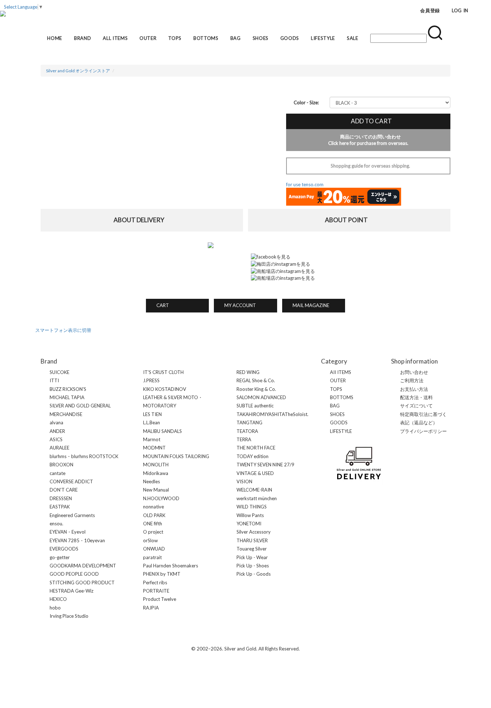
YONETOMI (249, 523)
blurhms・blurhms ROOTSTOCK (84, 456)
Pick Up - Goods (254, 574)
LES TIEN (152, 414)
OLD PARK (154, 515)
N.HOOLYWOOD (161, 498)
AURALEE (59, 448)
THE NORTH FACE (256, 448)
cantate (57, 473)
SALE (352, 38)
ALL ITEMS (115, 38)
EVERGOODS (64, 549)
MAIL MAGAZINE (308, 305)
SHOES (261, 38)
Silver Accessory (254, 532)
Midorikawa (155, 473)
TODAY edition (253, 456)
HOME (54, 38)
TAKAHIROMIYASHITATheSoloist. (272, 414)
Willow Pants (250, 515)
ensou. (56, 523)
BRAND (82, 38)
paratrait (152, 557)
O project (153, 532)
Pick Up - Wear (252, 557)
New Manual (156, 490)
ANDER (57, 431)
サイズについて (416, 405)
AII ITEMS (340, 372)
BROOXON (61, 464)
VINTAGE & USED (255, 473)
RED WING (248, 372)
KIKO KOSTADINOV (164, 389)
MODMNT (154, 448)
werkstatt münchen (257, 498)
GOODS (289, 38)
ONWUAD (154, 549)
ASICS (56, 439)
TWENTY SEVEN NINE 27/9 (265, 464)
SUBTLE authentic (255, 405)
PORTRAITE (156, 591)
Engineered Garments (72, 515)
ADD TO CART (368, 121)
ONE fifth (152, 523)
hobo (55, 608)
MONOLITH (156, 464)
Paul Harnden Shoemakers (170, 565)
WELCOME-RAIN (254, 490)
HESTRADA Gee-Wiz (71, 591)
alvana (56, 422)
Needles (151, 481)
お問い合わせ (414, 372)
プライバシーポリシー (423, 431)
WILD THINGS (252, 507)
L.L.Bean (151, 422)
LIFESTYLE (323, 38)
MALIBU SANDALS (162, 431)
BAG (235, 38)
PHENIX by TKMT (161, 574)
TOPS (175, 38)
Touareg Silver (252, 549)
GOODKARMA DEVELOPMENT (83, 565)
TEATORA (247, 431)
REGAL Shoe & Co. (256, 380)
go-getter (60, 557)
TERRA (244, 439)
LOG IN (460, 10)
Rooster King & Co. (256, 389)
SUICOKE (59, 372)
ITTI (54, 380)
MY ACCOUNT (238, 305)
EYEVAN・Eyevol (68, 532)
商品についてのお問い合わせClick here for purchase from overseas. (368, 140)
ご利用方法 (411, 380)
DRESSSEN (61, 498)
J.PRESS (151, 380)
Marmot (151, 439)
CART (160, 305)
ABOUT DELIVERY (142, 220)
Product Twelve (159, 599)
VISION (244, 481)
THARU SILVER (252, 540)
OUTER (147, 38)
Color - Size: (306, 102)
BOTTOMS (206, 38)
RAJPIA (151, 608)
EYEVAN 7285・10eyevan (77, 540)
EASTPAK (60, 507)
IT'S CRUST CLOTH (163, 372)
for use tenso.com (304, 184)
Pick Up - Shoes (253, 565)
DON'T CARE (64, 490)
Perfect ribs (155, 582)
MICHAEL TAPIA (67, 397)
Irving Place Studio (69, 616)
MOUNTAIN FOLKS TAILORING (176, 456)
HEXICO (58, 599)
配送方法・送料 (416, 397)
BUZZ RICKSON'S (68, 389)
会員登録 (430, 10)
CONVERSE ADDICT (71, 481)
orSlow (150, 540)
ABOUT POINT (349, 220)
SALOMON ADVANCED (261, 397)
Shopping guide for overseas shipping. (368, 166)
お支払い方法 (414, 389)
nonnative (153, 507)
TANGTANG (249, 422)
